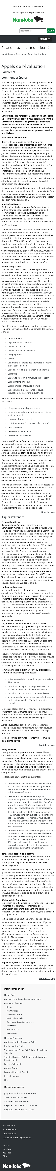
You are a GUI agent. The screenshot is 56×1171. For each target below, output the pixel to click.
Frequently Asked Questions (17, 1072)
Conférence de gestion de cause (19, 1022)
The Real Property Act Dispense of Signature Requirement (25, 1058)
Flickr (5, 1156)
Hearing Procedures (13, 1038)
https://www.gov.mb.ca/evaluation (18, 301)
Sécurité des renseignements (17, 1137)
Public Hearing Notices (15, 1046)
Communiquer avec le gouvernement (28, 12)
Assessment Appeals (26, 54)
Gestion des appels (14, 1018)
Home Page (9, 995)
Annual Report (11, 1068)
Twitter (6, 1145)
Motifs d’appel (12, 1029)
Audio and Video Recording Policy (20, 1042)
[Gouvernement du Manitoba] (28, 20)
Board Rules (11, 1033)
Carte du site (37, 6)
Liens (6, 1080)
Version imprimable (21, 6)
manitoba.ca (7, 54)
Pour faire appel (13, 1010)
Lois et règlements (13, 1064)
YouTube (7, 1152)
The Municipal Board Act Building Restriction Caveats (26, 1051)
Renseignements (12, 1076)
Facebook (7, 1149)
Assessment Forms (14, 1014)
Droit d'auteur (9, 1133)
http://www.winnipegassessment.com (30, 292)
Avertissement (10, 1129)
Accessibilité (9, 1125)
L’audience (43, 54)
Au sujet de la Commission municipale (22, 999)
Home (9, 1007)
